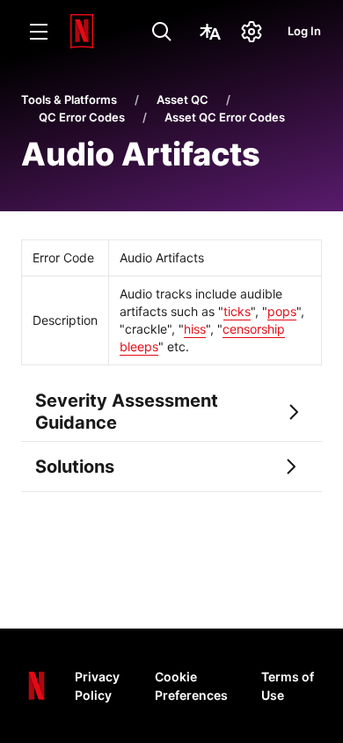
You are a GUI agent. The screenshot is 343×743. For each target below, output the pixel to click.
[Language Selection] (210, 31)
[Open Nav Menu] (38, 31)
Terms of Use (287, 686)
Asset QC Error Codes (224, 117)
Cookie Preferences (191, 686)
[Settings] (251, 31)
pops (281, 311)
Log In (304, 31)
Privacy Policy (97, 686)
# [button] (11, 401)
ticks (237, 311)
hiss (195, 328)
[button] (171, 412)
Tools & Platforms (69, 99)
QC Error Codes (82, 117)
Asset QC (182, 99)
